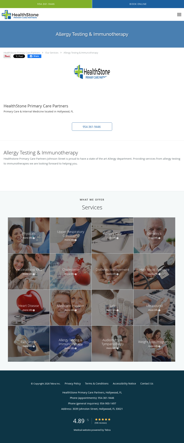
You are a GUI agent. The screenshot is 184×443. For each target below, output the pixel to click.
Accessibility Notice (124, 383)
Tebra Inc (55, 383)
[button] (92, 126)
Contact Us (146, 383)
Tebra (108, 430)
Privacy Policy (73, 383)
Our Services (51, 52)
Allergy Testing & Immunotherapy (81, 52)
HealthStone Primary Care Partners (22, 52)
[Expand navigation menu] (179, 14)
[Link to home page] (19, 14)
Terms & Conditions (97, 383)
